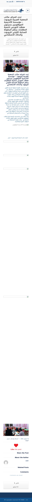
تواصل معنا (9, 2)
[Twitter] (17, 5)
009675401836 (20, 2)
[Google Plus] (14, 5)
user (27, 460)
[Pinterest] (11, 5)
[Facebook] (21, 5)
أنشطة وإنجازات (14, 439)
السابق (15, 55)
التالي (17, 51)
